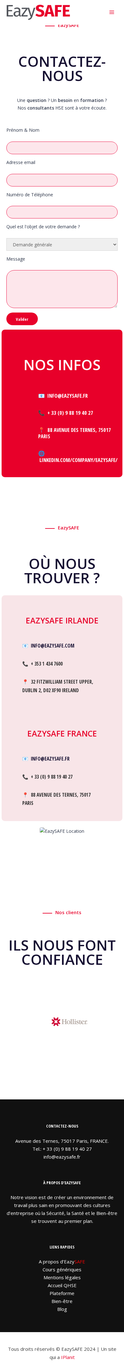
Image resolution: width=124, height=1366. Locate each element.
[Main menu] (112, 12)
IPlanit (68, 1357)
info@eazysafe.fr (50, 759)
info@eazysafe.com (52, 645)
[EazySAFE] (38, 12)
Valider (22, 319)
